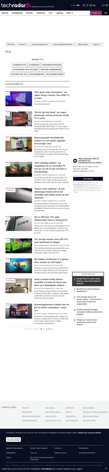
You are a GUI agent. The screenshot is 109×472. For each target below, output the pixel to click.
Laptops (59, 13)
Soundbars (10, 190)
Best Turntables (88, 408)
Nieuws (5, 13)
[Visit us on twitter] (87, 5)
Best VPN (25, 408)
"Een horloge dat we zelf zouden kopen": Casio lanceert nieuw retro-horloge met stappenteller (89, 300)
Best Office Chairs (89, 420)
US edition (47, 469)
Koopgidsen (17, 13)
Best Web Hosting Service (31, 416)
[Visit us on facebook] (84, 5)
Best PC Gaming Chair (53, 420)
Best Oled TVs (71, 416)
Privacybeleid (83, 448)
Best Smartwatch (72, 420)
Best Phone (70, 408)
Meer (69, 13)
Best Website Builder (29, 420)
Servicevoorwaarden (78, 184)
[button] (105, 5)
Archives (49, 329)
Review (29, 13)
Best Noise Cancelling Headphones (95, 412)
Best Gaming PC (51, 416)
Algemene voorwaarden (14, 448)
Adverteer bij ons (60, 453)
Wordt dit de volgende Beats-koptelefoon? (88, 290)
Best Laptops (49, 408)
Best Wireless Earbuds (91, 416)
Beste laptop (83, 44)
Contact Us (58, 448)
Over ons (33, 453)
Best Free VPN (27, 412)
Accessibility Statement (87, 453)
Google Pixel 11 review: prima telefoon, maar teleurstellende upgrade (88, 281)
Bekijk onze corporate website (90, 433)
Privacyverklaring (77, 185)
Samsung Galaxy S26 (39, 44)
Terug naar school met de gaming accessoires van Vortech (87, 322)
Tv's (50, 13)
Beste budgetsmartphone (63, 44)
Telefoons (40, 13)
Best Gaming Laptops (52, 412)
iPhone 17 (22, 44)
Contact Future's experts (39, 448)
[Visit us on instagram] (90, 5)
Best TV (68, 412)
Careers (8, 457)
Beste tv (97, 44)
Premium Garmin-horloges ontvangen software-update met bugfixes (89, 312)
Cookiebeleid (10, 453)
